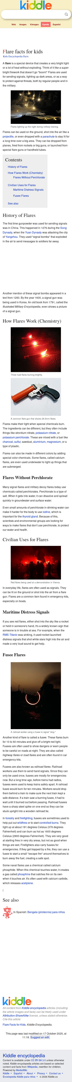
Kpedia (45, 24)
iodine (46, 512)
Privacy (41, 1073)
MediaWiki (21, 1070)
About (30, 1073)
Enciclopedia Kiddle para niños (19, 1076)
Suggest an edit (39, 1037)
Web (14, 24)
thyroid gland (30, 516)
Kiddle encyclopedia (34, 1008)
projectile (8, 136)
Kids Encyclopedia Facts (15, 56)
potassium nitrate (46, 433)
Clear (59, 14)
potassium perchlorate (16, 437)
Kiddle (6, 1073)
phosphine (24, 874)
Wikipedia (32, 1066)
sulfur (17, 442)
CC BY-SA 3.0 (38, 1060)
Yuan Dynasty (33, 232)
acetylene (27, 883)
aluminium (39, 442)
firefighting (26, 818)
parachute (49, 136)
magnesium (54, 442)
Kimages (34, 24)
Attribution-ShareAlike (16, 1015)
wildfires (22, 823)
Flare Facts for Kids (14, 1024)
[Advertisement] (36, 37)
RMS (10, 635)
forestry (10, 818)
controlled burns (48, 823)
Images (22, 24)
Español (56, 24)
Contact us (55, 1073)
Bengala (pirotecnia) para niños (46, 912)
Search (66, 14)
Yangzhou (12, 237)
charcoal (8, 442)
